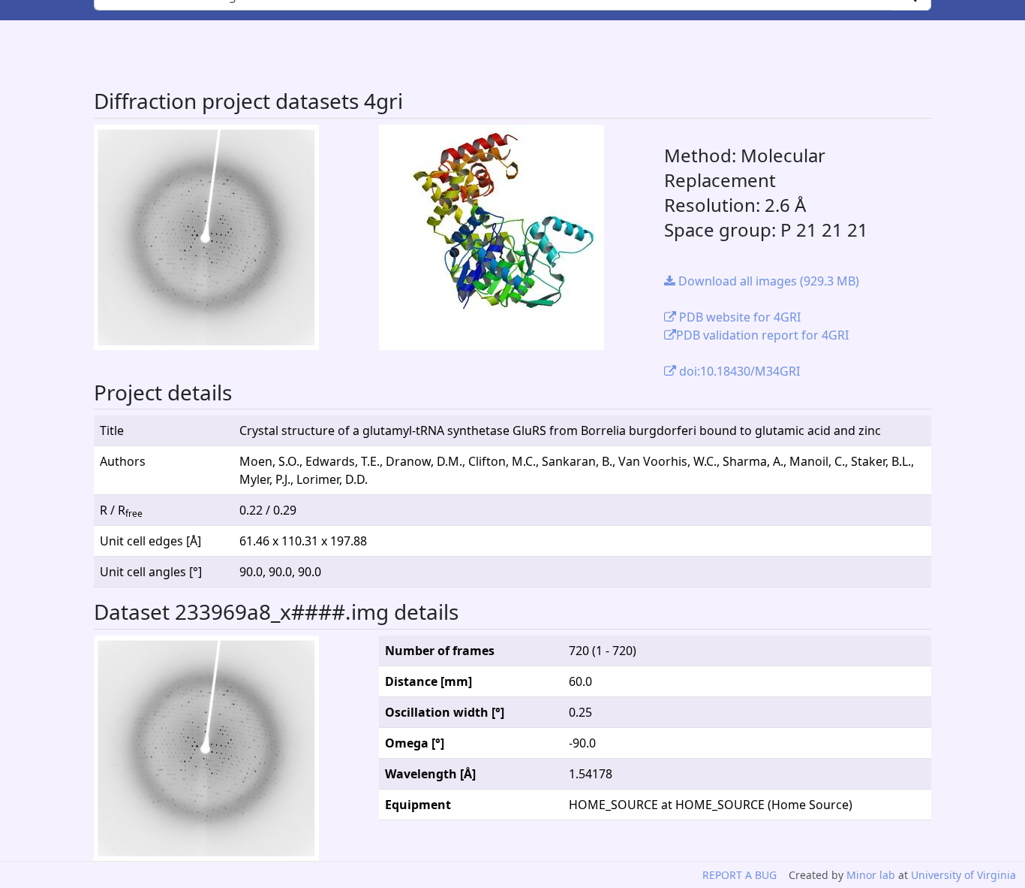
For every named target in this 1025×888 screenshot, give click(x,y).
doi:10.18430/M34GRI (738, 371)
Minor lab (870, 875)
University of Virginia (963, 875)
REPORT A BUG (739, 875)
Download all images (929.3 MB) (767, 281)
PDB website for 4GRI (738, 317)
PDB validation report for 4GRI (762, 335)
